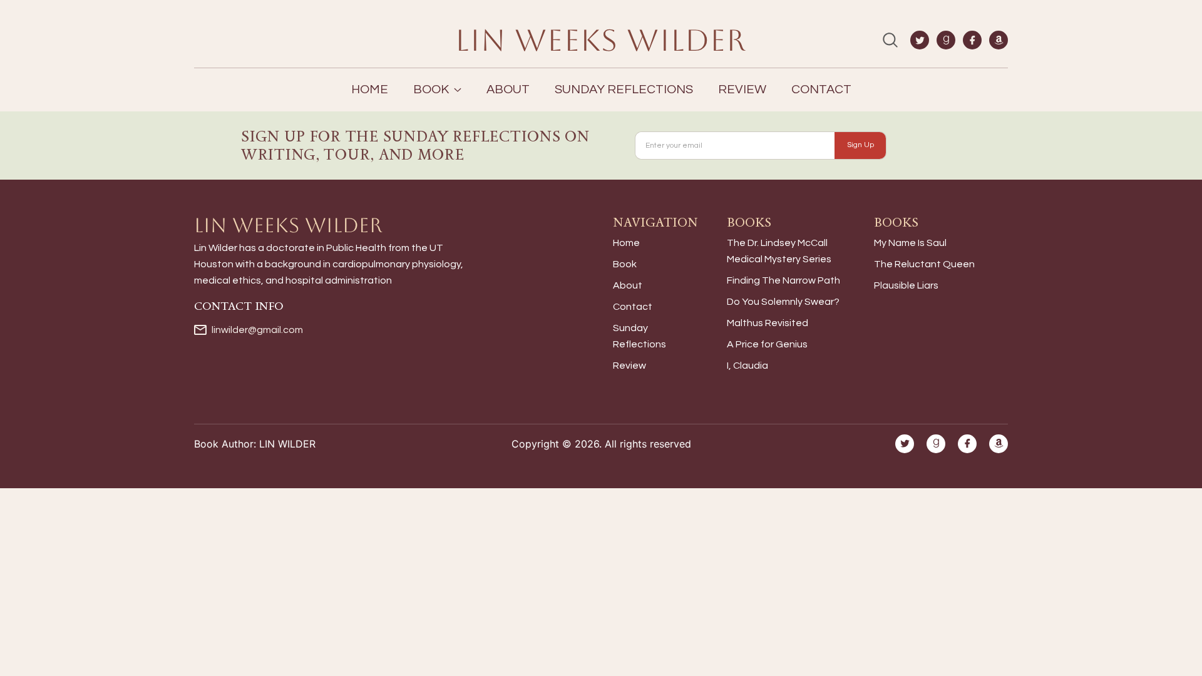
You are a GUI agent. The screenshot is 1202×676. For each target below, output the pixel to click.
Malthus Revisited (767, 323)
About (508, 89)
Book (625, 264)
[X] (919, 40)
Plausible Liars (906, 285)
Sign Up (860, 145)
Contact (821, 89)
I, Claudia (747, 366)
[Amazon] (998, 40)
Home (369, 89)
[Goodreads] (946, 40)
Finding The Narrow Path (783, 280)
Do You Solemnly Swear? (783, 302)
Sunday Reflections (624, 89)
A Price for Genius (767, 344)
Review (742, 89)
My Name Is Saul (910, 243)
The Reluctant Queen (924, 264)
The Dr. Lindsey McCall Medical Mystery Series (779, 251)
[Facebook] (972, 40)
